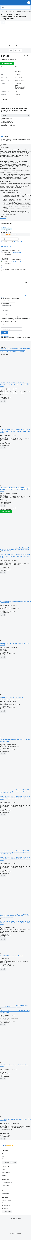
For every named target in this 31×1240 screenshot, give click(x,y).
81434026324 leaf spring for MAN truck (11, 956)
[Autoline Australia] (10, 2)
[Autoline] (6, 11)
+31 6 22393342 (17, 252)
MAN (16, 67)
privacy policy (22, 334)
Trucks (2, 348)
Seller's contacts (6, 1158)
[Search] (28, 7)
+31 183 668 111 (17, 241)
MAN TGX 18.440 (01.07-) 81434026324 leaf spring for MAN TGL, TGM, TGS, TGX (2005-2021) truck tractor (15, 384)
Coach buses (21, 350)
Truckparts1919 (5, 227)
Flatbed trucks (22, 348)
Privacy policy (5, 1185)
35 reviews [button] (14, 234)
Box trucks (15, 350)
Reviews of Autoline (7, 1190)
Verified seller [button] (7, 229)
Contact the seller (7, 63)
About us (4, 1153)
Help (3, 1156)
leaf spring (17, 74)
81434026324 (18, 77)
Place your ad (6, 511)
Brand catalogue (6, 1193)
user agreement (5, 336)
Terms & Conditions (7, 1182)
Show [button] (11, 241)
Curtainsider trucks (15, 351)
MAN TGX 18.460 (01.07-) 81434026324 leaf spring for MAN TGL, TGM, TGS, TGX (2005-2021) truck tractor (15, 798)
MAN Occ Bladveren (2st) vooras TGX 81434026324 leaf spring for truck (11, 698)
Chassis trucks (8, 350)
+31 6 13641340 (17, 261)
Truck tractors (7, 348)
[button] (28, 2)
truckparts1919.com (6, 246)
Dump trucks (15, 348)
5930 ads (8, 230)
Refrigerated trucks (5, 351)
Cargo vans (23, 351)
